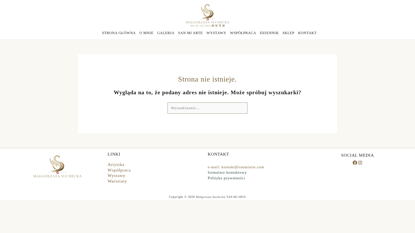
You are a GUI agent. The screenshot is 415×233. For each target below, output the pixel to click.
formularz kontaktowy (227, 172)
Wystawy (116, 175)
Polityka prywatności (226, 178)
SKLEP (288, 33)
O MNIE (146, 33)
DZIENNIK (269, 33)
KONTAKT (307, 33)
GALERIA (165, 33)
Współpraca (119, 170)
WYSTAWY (216, 33)
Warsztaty (117, 181)
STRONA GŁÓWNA (119, 33)
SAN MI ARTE (190, 33)
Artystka (116, 164)
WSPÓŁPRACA (243, 33)
